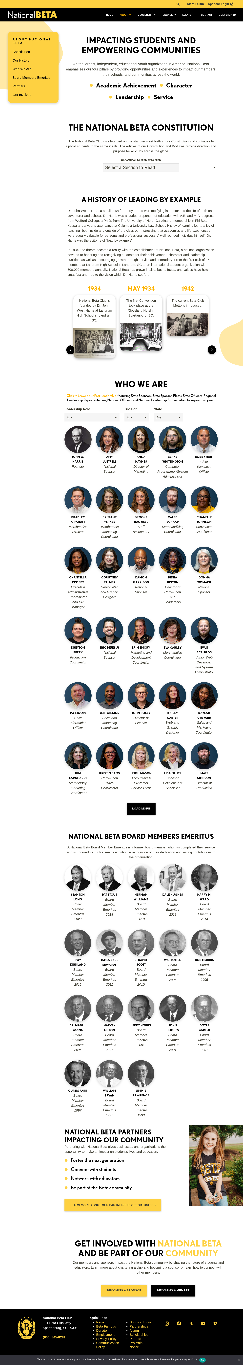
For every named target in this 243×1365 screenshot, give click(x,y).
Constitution (21, 52)
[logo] (32, 14)
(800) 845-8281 (54, 1337)
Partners (19, 86)
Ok (202, 1360)
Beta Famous (106, 1326)
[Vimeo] (215, 1323)
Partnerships (139, 1326)
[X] (191, 1323)
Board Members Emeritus (31, 77)
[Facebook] (179, 1323)
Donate (101, 1330)
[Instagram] (167, 1323)
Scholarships (139, 1334)
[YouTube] (203, 1323)
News (100, 1322)
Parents (135, 1339)
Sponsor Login (140, 1322)
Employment (105, 1334)
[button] (178, 4)
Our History (21, 60)
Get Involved (22, 95)
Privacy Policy (106, 1339)
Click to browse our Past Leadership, (91, 395)
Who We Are (22, 69)
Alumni (135, 1330)
